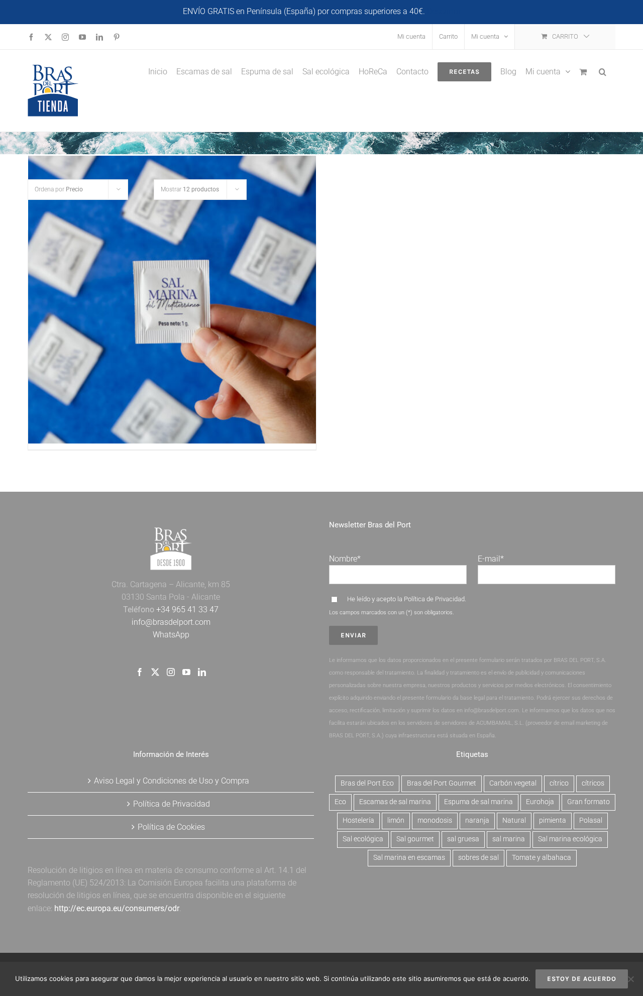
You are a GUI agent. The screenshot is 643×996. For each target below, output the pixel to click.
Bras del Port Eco (367, 783)
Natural (514, 820)
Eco (340, 802)
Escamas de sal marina (395, 802)
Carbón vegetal (513, 783)
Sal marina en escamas (409, 857)
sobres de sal (478, 857)
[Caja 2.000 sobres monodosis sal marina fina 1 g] (172, 300)
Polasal (590, 820)
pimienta (552, 820)
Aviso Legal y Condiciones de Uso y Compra (171, 781)
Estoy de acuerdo (581, 978)
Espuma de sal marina (478, 802)
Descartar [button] (444, 11)
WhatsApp (171, 634)
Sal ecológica (363, 839)
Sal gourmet (415, 839)
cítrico (559, 783)
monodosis (434, 820)
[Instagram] (171, 672)
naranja (477, 820)
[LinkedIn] (202, 672)
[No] (630, 979)
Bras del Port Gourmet (441, 783)
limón (395, 820)
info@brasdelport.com (171, 622)
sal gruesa (463, 839)
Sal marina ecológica (570, 839)
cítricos (593, 783)
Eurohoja (540, 802)
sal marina (508, 839)
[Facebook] (140, 672)
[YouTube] (186, 672)
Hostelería (358, 820)
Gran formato (588, 802)
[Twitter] (155, 672)
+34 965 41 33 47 (186, 609)
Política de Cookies (171, 827)
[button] (602, 71)
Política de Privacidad (434, 599)
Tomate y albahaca (541, 857)
